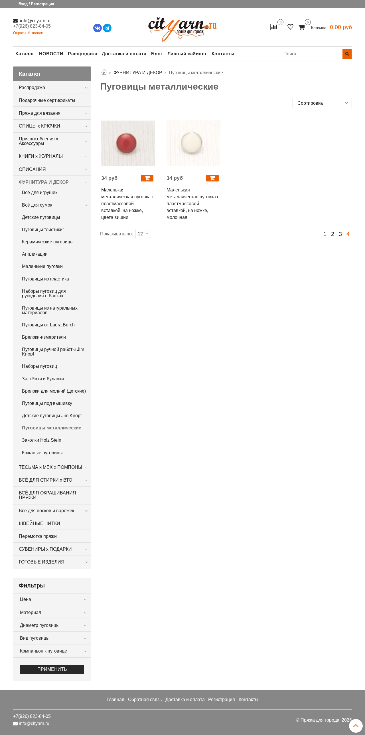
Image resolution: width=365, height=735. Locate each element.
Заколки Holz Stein (41, 440)
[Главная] (104, 72)
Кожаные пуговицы (42, 452)
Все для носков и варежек (46, 510)
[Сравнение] (273, 27)
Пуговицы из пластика (45, 278)
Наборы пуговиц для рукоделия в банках (44, 293)
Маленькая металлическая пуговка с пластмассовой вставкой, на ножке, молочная (193, 203)
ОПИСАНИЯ (32, 169)
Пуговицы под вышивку (47, 403)
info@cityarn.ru (34, 20)
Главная (115, 699)
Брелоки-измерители (44, 337)
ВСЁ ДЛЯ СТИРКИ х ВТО (45, 480)
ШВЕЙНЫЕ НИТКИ (39, 523)
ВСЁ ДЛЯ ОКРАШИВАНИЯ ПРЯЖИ (47, 495)
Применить (52, 669)
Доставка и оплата (124, 53)
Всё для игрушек (39, 192)
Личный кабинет (187, 53)
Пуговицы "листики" (43, 229)
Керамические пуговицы (48, 241)
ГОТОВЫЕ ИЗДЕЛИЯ (41, 562)
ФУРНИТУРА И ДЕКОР (44, 182)
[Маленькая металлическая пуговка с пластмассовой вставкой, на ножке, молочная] (193, 143)
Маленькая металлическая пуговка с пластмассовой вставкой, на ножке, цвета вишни (127, 203)
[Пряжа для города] (182, 25)
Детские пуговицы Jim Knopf (52, 415)
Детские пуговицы (41, 217)
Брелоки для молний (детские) (54, 391)
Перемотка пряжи (38, 536)
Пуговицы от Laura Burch (48, 324)
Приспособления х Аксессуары (38, 141)
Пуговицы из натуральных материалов (50, 310)
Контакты (223, 53)
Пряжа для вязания (39, 113)
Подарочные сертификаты (47, 100)
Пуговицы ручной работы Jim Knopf (53, 351)
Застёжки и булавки (43, 378)
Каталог (25, 53)
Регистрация (221, 699)
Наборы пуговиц (39, 366)
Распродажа (82, 53)
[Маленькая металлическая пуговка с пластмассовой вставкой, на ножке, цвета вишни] (128, 143)
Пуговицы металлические (51, 427)
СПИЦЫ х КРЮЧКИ (39, 126)
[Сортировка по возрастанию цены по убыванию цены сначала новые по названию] (322, 103)
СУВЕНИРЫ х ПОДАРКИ (45, 549)
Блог (157, 53)
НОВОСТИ (51, 53)
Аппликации (35, 254)
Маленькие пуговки (42, 266)
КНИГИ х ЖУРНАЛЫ (41, 156)
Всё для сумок (37, 205)
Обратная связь (145, 699)
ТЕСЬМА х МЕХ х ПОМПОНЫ (50, 467)
